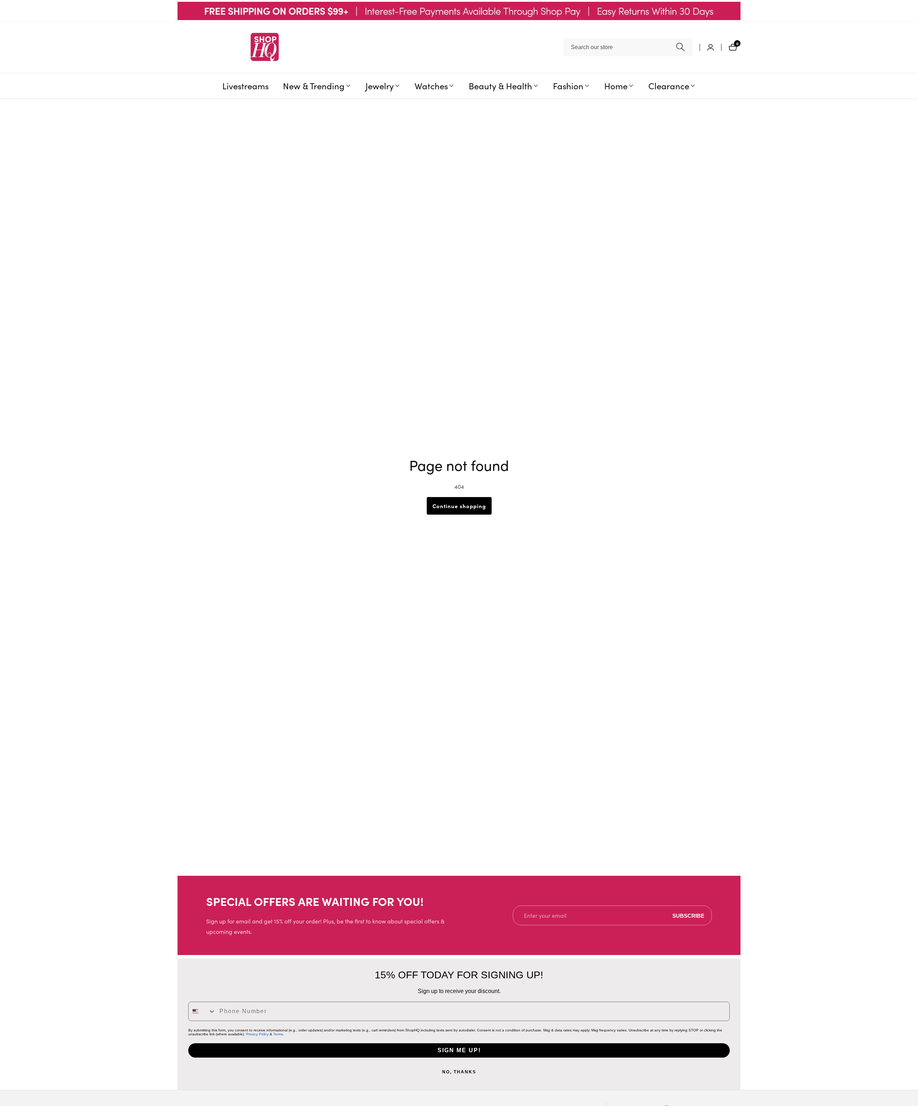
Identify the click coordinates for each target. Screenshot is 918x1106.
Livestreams (245, 85)
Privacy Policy (257, 1034)
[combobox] (627, 47)
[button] (314, 85)
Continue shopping (459, 506)
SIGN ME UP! (459, 1050)
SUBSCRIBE (688, 915)
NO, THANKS (459, 1071)
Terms (278, 1034)
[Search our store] (680, 47)
